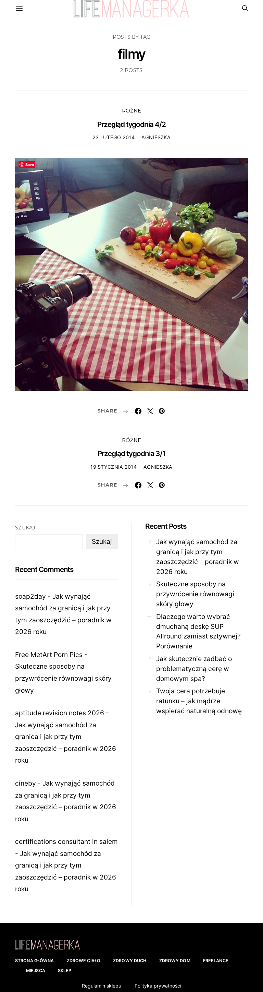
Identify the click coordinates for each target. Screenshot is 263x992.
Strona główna (34, 960)
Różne (131, 111)
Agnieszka (156, 137)
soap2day (30, 596)
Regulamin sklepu (101, 986)
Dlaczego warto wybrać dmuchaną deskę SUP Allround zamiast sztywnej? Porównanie (198, 631)
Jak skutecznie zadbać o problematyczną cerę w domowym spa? (194, 669)
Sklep (65, 970)
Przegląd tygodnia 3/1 (131, 453)
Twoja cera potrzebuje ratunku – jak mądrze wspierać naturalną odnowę (199, 701)
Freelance (215, 960)
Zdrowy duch (129, 960)
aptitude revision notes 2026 (59, 713)
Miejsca (35, 970)
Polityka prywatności (158, 986)
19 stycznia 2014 (113, 467)
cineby (25, 783)
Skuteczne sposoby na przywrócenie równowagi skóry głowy (63, 678)
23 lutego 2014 (113, 137)
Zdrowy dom (174, 960)
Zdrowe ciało (84, 960)
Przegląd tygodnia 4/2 (131, 124)
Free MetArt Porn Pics (49, 654)
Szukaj (25, 528)
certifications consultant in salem (66, 841)
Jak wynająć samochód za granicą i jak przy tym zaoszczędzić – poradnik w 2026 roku (197, 556)
